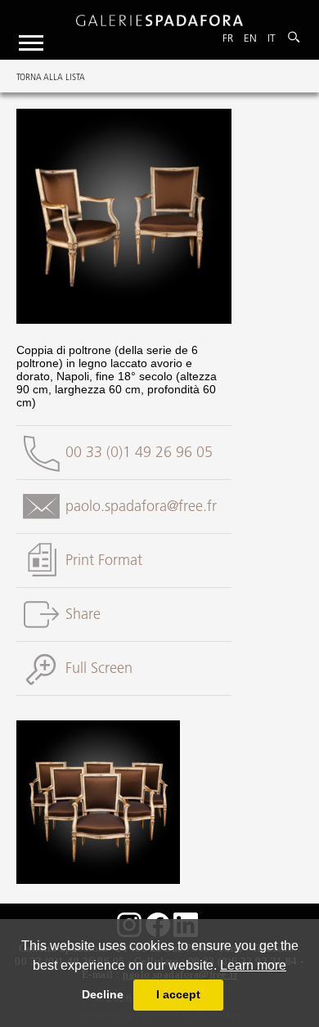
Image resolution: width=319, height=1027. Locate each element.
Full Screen (99, 668)
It (271, 38)
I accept (178, 994)
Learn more (253, 965)
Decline (103, 994)
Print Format (103, 560)
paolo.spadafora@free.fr (141, 506)
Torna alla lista (50, 76)
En (250, 38)
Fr (227, 38)
